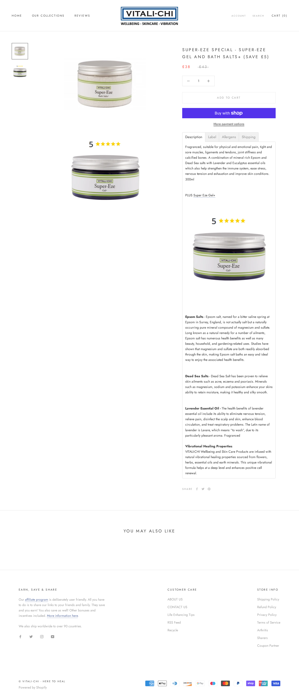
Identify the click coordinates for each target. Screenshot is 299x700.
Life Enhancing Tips (181, 614)
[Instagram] (41, 636)
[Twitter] (203, 489)
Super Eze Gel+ (204, 195)
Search (258, 16)
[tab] (193, 137)
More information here (62, 615)
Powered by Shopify (33, 687)
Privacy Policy (267, 614)
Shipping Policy (268, 599)
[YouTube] (52, 636)
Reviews (82, 16)
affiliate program (36, 599)
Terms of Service (268, 622)
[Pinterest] (209, 489)
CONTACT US (177, 607)
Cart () (279, 16)
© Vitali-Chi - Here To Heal (42, 681)
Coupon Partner (268, 645)
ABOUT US (175, 599)
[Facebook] (197, 489)
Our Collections (48, 16)
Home (17, 16)
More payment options (229, 124)
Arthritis (262, 630)
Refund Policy (266, 607)
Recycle (172, 630)
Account (238, 16)
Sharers (262, 637)
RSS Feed (174, 622)
